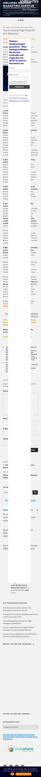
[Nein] (39, 772)
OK (12, 774)
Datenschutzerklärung (23, 774)
